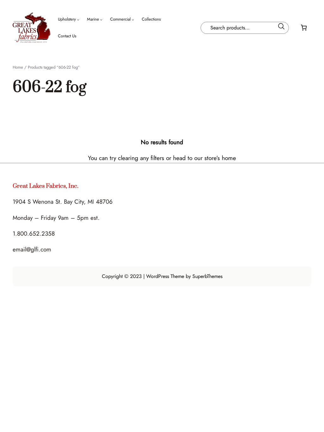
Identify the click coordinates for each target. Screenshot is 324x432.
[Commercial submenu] (133, 19)
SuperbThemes (207, 276)
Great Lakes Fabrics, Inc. (45, 186)
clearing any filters (141, 158)
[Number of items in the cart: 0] (303, 27)
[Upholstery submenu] (78, 19)
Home (18, 67)
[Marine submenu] (101, 19)
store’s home (220, 158)
